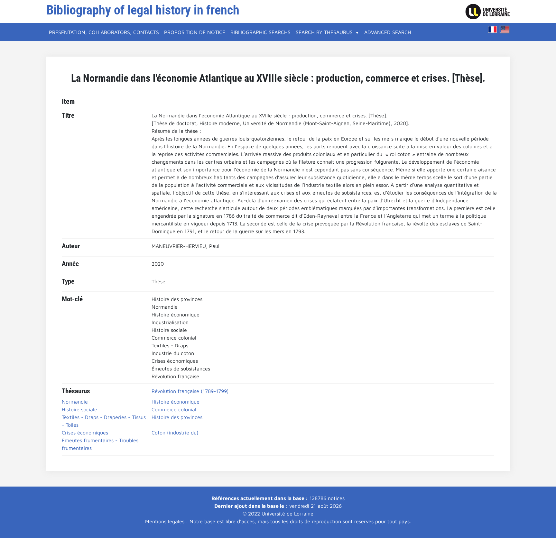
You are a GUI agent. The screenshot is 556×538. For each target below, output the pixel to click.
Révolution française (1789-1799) (190, 391)
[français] (492, 29)
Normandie (75, 402)
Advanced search (387, 32)
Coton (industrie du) (175, 432)
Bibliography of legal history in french (142, 10)
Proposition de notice (194, 32)
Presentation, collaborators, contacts (104, 32)
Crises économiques (85, 432)
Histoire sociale (79, 409)
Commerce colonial (174, 409)
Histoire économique (175, 402)
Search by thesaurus (324, 32)
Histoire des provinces (177, 417)
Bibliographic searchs (260, 32)
